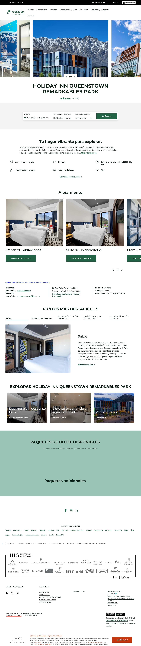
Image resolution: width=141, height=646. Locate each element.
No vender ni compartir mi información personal (121, 599)
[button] (129, 2)
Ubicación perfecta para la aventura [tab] (68, 317)
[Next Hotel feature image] (74, 77)
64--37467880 (24, 290)
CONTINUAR (122, 640)
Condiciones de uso (114, 591)
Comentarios (112, 605)
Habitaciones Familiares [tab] (41, 318)
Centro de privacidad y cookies (119, 596)
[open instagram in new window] (70, 511)
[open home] (3, 543)
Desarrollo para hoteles (47, 600)
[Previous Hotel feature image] (66, 77)
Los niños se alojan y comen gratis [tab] (93, 317)
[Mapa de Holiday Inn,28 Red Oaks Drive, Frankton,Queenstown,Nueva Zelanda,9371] (27, 282)
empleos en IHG (44, 595)
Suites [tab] (8, 318)
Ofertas (31, 10)
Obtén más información (117, 620)
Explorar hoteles (79, 591)
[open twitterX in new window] (76, 511)
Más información (89, 153)
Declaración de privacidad (43, 644)
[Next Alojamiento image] (121, 270)
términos (38, 642)
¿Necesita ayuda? (45, 602)
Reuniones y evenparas (100, 10)
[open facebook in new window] (64, 511)
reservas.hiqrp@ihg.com (28, 296)
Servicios (53, 10)
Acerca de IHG (44, 592)
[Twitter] (12, 593)
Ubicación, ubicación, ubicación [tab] (119, 317)
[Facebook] (7, 593)
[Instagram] (17, 593)
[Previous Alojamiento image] (113, 270)
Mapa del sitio (113, 603)
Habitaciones (42, 10)
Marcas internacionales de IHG (50, 597)
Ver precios (106, 116)
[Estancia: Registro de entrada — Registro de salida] (36, 118)
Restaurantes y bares (68, 10)
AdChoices (111, 593)
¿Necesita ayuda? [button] (16, 2)
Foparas (31, 15)
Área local (84, 10)
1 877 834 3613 (30, 615)
